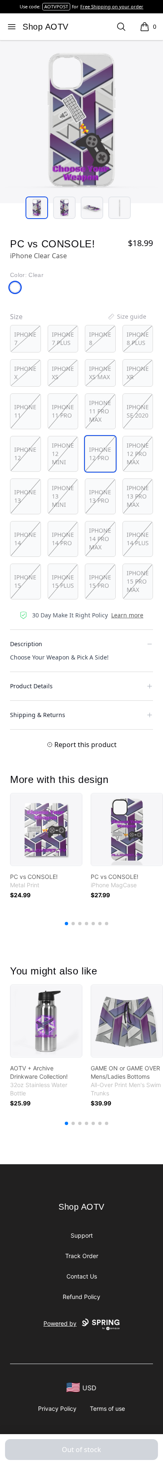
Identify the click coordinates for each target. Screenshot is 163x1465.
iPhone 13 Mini (63, 496)
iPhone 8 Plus (138, 338)
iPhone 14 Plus (138, 539)
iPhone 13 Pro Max (138, 496)
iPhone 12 (25, 454)
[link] (46, 829)
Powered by (59, 1323)
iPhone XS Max (100, 373)
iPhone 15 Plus (63, 581)
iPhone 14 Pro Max (100, 538)
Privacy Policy (57, 1408)
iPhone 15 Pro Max (138, 581)
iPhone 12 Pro (100, 454)
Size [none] (16, 316)
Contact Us (81, 1276)
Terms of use (107, 1408)
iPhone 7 (25, 338)
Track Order (81, 1255)
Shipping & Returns (37, 715)
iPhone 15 (25, 581)
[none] (126, 316)
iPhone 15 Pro (100, 581)
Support (82, 1235)
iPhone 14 (25, 539)
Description (26, 644)
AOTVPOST (56, 6)
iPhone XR (138, 373)
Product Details (31, 686)
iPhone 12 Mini (63, 453)
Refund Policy (81, 1296)
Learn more (127, 615)
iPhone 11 (25, 411)
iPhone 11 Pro (63, 411)
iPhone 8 (100, 338)
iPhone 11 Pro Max (100, 411)
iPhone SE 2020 (138, 411)
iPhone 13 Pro (100, 496)
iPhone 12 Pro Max (138, 453)
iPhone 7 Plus (63, 338)
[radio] (25, 338)
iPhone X (25, 373)
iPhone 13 (25, 496)
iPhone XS (63, 373)
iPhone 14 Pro (63, 539)
